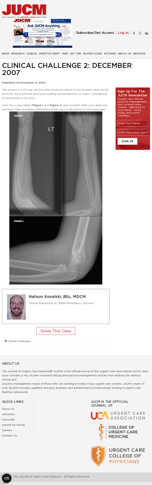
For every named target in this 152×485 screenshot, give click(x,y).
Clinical (31, 53)
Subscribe (8, 419)
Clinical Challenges (19, 341)
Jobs (65, 53)
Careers (7, 430)
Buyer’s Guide (92, 53)
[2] (55, 331)
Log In (123, 32)
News (6, 53)
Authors (110, 53)
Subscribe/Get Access (95, 32)
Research (18, 53)
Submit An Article (13, 424)
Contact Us (9, 435)
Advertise (8, 414)
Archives (139, 53)
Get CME (75, 53)
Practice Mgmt (49, 53)
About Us (124, 53)
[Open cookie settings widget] (6, 478)
